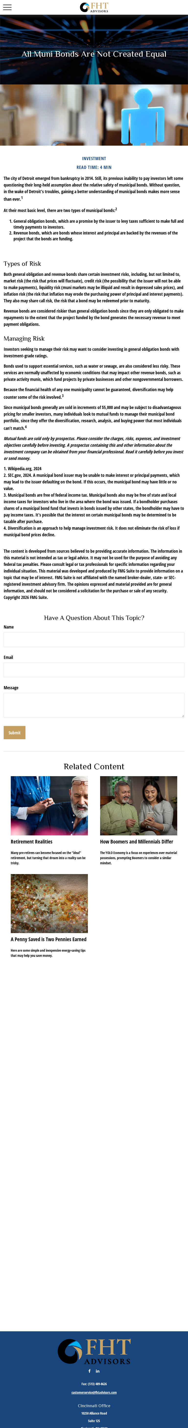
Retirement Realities (31, 841)
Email (8, 657)
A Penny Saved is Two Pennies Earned (48, 939)
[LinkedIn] (97, 1371)
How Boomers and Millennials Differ (136, 841)
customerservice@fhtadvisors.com (94, 1392)
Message (11, 688)
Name (9, 627)
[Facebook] (89, 1371)
